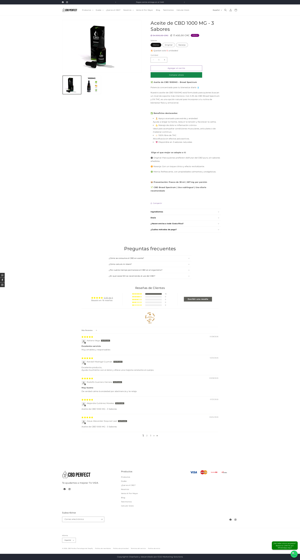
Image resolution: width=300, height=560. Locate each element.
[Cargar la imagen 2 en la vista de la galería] (91, 85)
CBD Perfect (72, 548)
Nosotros (125, 489)
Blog (123, 498)
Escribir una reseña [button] (198, 299)
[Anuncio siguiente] (184, 2)
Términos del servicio (138, 548)
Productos (125, 477)
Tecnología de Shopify (85, 548)
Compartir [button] (157, 203)
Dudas (124, 481)
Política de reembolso (103, 548)
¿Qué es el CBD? (128, 485)
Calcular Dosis (127, 506)
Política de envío (154, 548)
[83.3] (150, 317)
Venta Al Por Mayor (129, 493)
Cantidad (154, 55)
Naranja (182, 45)
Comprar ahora (176, 75)
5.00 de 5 (108, 298)
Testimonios (126, 502)
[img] (87, 337)
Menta (156, 45)
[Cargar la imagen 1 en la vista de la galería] (72, 85)
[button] (87, 10)
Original (168, 45)
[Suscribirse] (101, 519)
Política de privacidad (120, 548)
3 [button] (150, 435)
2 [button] (147, 435)
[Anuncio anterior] (115, 2)
